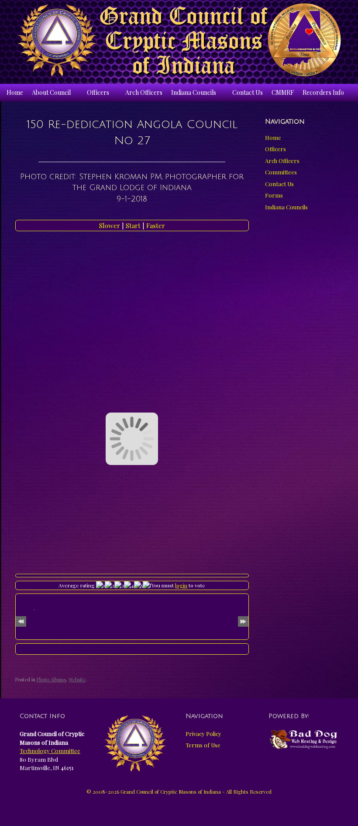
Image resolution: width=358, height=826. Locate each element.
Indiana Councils (193, 92)
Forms (274, 195)
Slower (110, 225)
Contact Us (247, 92)
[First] (21, 619)
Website (77, 679)
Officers (98, 92)
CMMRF (283, 92)
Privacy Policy (203, 733)
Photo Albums (51, 679)
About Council (51, 92)
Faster (155, 225)
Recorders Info (323, 92)
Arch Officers (143, 92)
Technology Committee (50, 750)
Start (134, 225)
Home (15, 92)
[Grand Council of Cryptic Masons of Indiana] (179, 40)
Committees (281, 172)
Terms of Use (203, 745)
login (181, 585)
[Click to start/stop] (132, 649)
